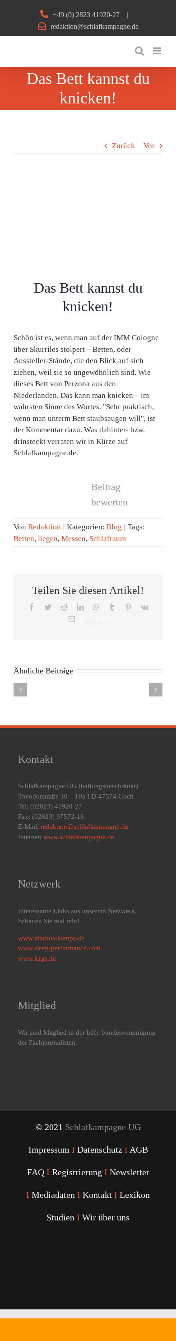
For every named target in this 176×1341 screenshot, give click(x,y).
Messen (73, 538)
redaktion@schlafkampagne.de (95, 26)
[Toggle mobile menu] (157, 51)
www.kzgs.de (37, 958)
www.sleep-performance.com (59, 948)
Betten (24, 538)
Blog (114, 527)
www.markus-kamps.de (51, 938)
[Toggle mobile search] (139, 51)
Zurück (123, 145)
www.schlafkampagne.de (78, 837)
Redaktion (44, 527)
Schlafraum (107, 538)
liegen (48, 538)
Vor (149, 145)
